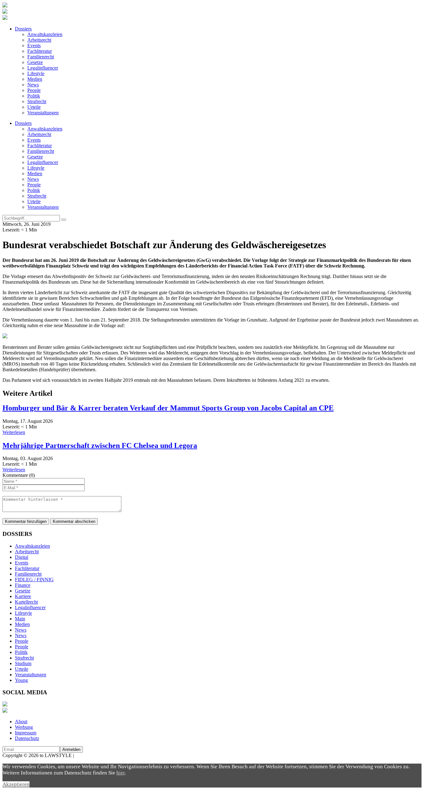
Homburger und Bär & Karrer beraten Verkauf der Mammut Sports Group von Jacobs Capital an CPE (168, 408)
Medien (34, 79)
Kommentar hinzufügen (26, 521)
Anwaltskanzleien (44, 34)
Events (34, 45)
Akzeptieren (15, 784)
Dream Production (93, 755)
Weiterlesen (13, 432)
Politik (33, 95)
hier (120, 773)
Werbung (24, 727)
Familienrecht (40, 56)
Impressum (25, 732)
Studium (23, 663)
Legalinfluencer (42, 68)
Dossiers (23, 28)
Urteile (34, 107)
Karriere (23, 596)
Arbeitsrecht (39, 40)
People (34, 90)
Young (21, 680)
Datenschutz (27, 738)
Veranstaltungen (43, 112)
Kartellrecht (26, 602)
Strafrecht (36, 101)
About (21, 721)
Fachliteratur (39, 51)
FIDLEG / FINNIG (34, 579)
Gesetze (35, 62)
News (33, 84)
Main (20, 618)
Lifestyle (35, 73)
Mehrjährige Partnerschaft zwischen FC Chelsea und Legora (99, 445)
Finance (22, 585)
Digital (21, 557)
